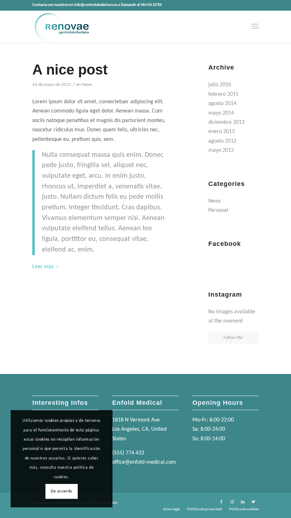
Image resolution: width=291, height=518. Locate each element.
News (87, 84)
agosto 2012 (222, 141)
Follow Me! (233, 338)
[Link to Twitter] (253, 502)
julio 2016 (219, 85)
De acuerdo (61, 491)
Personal (218, 210)
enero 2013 (221, 131)
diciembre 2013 (226, 122)
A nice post (70, 69)
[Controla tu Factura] (61, 27)
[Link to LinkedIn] (242, 502)
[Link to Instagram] (232, 502)
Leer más (43, 267)
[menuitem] (255, 26)
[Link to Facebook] (221, 502)
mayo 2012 (221, 150)
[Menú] (255, 26)
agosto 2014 (222, 103)
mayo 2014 (221, 113)
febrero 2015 (223, 94)
